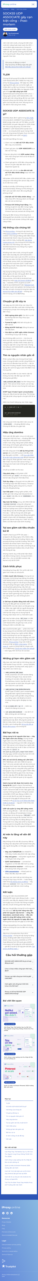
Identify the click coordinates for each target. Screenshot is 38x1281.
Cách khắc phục (11, 1126)
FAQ (3, 1228)
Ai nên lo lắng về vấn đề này (15, 1136)
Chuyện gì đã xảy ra (12, 1113)
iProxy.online (14, 83)
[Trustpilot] (9, 1266)
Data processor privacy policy (11, 1244)
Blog (12, 9)
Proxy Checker (6, 1222)
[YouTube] (7, 1213)
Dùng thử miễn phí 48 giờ (24, 648)
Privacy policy (6, 1248)
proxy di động (12, 233)
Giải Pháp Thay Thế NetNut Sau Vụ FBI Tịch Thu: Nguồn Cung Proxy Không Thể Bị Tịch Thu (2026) (19, 1154)
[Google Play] (4, 1261)
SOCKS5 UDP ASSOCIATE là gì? (16, 1106)
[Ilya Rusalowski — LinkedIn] (5, 34)
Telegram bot (29, 285)
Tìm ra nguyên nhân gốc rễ (15, 1116)
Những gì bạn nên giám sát (15, 1129)
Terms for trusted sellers (10, 1251)
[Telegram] (3, 1213)
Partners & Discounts (8, 1232)
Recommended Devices (9, 1235)
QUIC (25, 135)
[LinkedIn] (11, 1213)
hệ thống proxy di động (19, 882)
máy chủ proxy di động (22, 280)
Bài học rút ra (10, 1132)
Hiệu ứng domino (11, 1119)
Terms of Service (7, 1254)
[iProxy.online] (9, 4)
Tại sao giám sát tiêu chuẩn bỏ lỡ (16, 1123)
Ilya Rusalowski (13, 33)
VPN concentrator (12, 871)
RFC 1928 (30, 118)
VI (33, 4)
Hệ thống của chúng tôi (13, 1110)
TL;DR (8, 1103)
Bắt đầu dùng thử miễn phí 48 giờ (18, 67)
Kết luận (8, 1139)
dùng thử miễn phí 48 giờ (12, 291)
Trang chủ (6, 9)
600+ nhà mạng (21, 644)
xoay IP (5, 646)
